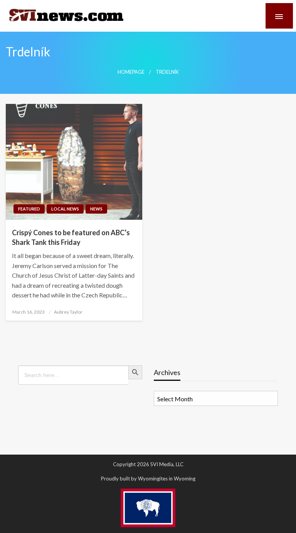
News (96, 208)
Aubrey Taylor (68, 312)
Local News (65, 208)
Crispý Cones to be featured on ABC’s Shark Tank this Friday (71, 237)
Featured (29, 208)
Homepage (131, 72)
